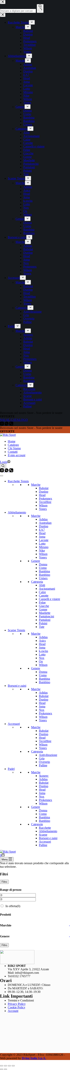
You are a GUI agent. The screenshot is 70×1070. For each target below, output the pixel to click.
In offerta (12, 906)
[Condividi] (9, 1065)
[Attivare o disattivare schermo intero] (5, 1065)
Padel (11, 768)
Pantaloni (44, 619)
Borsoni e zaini (17, 685)
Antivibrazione (48, 755)
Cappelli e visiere (49, 599)
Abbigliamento (17, 512)
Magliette (44, 613)
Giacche (44, 606)
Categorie (37, 824)
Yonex (43, 509)
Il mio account (16, 455)
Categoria (37, 581)
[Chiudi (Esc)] (13, 1065)
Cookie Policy (16, 1007)
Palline (43, 765)
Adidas (43, 519)
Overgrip (44, 762)
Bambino (44, 574)
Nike (42, 550)
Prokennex (45, 498)
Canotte (43, 595)
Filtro (4, 881)
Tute (41, 626)
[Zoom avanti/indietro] (1, 1065)
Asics (42, 640)
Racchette (45, 827)
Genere (35, 561)
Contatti (13, 451)
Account (13, 1010)
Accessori (14, 723)
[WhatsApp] (7, 471)
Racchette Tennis (18, 481)
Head (42, 495)
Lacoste (43, 540)
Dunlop (43, 491)
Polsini (43, 623)
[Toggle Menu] (1, 475)
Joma (42, 536)
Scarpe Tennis (16, 630)
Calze (42, 592)
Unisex (43, 578)
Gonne (43, 609)
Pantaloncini (46, 616)
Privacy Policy (17, 1004)
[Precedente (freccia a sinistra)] (1, 1069)
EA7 (42, 529)
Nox (41, 658)
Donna (43, 564)
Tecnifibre (45, 502)
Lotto (42, 543)
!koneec (44, 775)
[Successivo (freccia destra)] (5, 1069)
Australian (45, 522)
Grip (42, 758)
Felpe (42, 602)
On (41, 661)
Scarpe (43, 834)
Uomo (43, 567)
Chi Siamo (14, 448)
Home (11, 441)
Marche (35, 484)
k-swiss (43, 651)
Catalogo (13, 444)
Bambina (44, 571)
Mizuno (43, 547)
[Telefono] (11, 471)
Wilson (43, 505)
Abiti (42, 585)
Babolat (43, 488)
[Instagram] (2, 471)
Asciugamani (47, 588)
